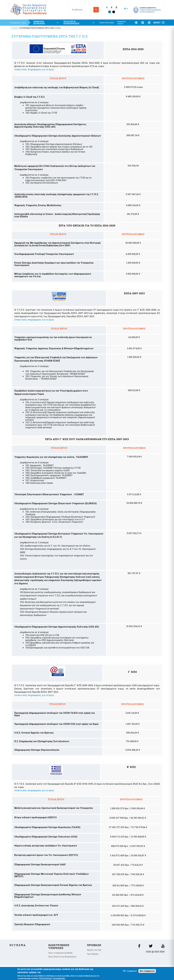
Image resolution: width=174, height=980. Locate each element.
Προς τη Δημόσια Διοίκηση (60, 952)
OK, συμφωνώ (130, 971)
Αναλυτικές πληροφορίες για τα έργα (34, 69)
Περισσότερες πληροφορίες (52, 978)
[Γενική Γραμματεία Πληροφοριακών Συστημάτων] (139, 946)
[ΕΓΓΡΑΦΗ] (149, 22)
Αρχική (15, 28)
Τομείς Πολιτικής (106, 23)
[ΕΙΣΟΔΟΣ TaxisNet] (142, 22)
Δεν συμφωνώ (147, 971)
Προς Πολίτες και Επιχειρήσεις (62, 956)
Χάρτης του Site (94, 950)
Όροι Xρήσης (93, 954)
